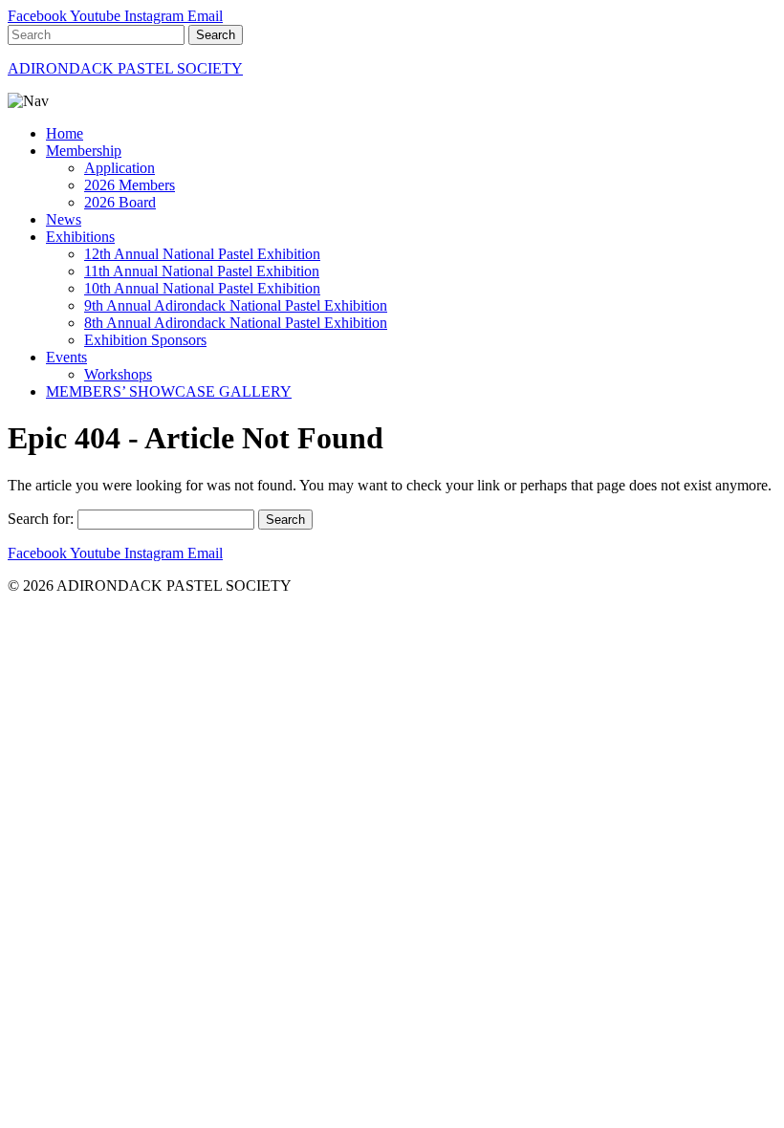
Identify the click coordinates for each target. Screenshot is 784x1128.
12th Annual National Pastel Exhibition (202, 254)
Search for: (41, 518)
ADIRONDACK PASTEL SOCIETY (125, 68)
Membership (83, 150)
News (63, 219)
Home (64, 133)
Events (66, 357)
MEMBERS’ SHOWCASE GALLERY (169, 391)
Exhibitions (80, 236)
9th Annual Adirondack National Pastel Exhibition (235, 305)
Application (119, 168)
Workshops (118, 374)
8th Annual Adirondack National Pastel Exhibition (235, 323)
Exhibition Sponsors (145, 340)
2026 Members (129, 185)
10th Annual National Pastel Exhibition (202, 288)
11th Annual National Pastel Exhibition (201, 271)
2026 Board (120, 202)
